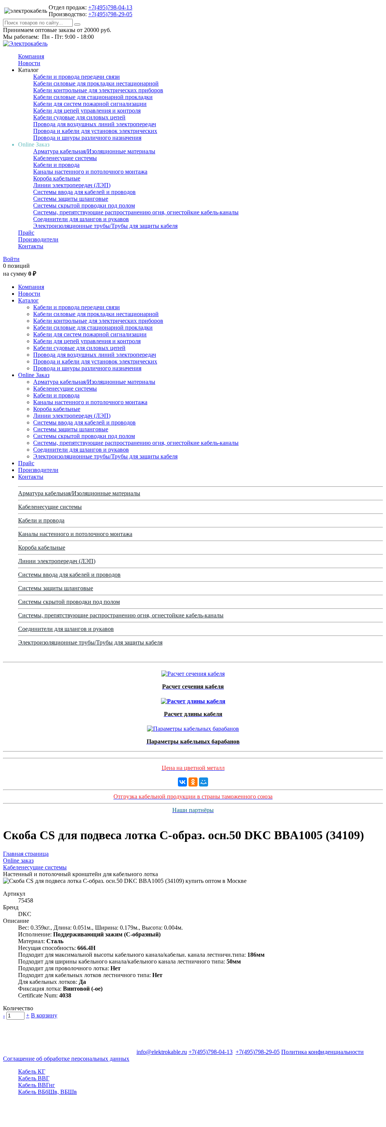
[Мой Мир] (203, 781)
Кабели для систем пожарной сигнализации (90, 104)
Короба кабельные (56, 178)
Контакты (30, 246)
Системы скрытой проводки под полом (84, 205)
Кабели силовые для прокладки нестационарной (96, 83)
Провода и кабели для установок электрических (95, 131)
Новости (29, 63)
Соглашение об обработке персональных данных (66, 1058)
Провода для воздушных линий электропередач (94, 124)
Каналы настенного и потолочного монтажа (90, 171)
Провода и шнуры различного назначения (87, 137)
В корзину (44, 1015)
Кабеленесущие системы (65, 158)
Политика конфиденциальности (322, 1052)
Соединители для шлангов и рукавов (81, 219)
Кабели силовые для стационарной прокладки (93, 97)
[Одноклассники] (193, 781)
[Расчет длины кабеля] (193, 699)
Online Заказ (33, 375)
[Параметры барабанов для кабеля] (193, 727)
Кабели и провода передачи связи (76, 76)
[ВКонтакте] (182, 781)
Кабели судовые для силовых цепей (79, 117)
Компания (31, 56)
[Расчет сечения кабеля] (193, 672)
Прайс (26, 232)
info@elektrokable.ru (161, 1052)
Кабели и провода (56, 165)
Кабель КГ (31, 1071)
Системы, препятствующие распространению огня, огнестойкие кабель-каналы (136, 212)
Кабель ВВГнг (36, 1085)
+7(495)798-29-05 (110, 14)
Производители (38, 239)
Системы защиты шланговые (70, 198)
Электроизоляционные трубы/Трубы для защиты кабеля (105, 226)
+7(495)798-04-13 (110, 7)
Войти (11, 259)
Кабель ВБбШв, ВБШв (47, 1092)
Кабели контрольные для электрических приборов (98, 90)
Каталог (28, 300)
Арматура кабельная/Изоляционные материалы (94, 151)
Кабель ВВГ (33, 1078)
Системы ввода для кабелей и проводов (84, 192)
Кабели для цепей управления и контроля (87, 110)
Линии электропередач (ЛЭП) (71, 185)
